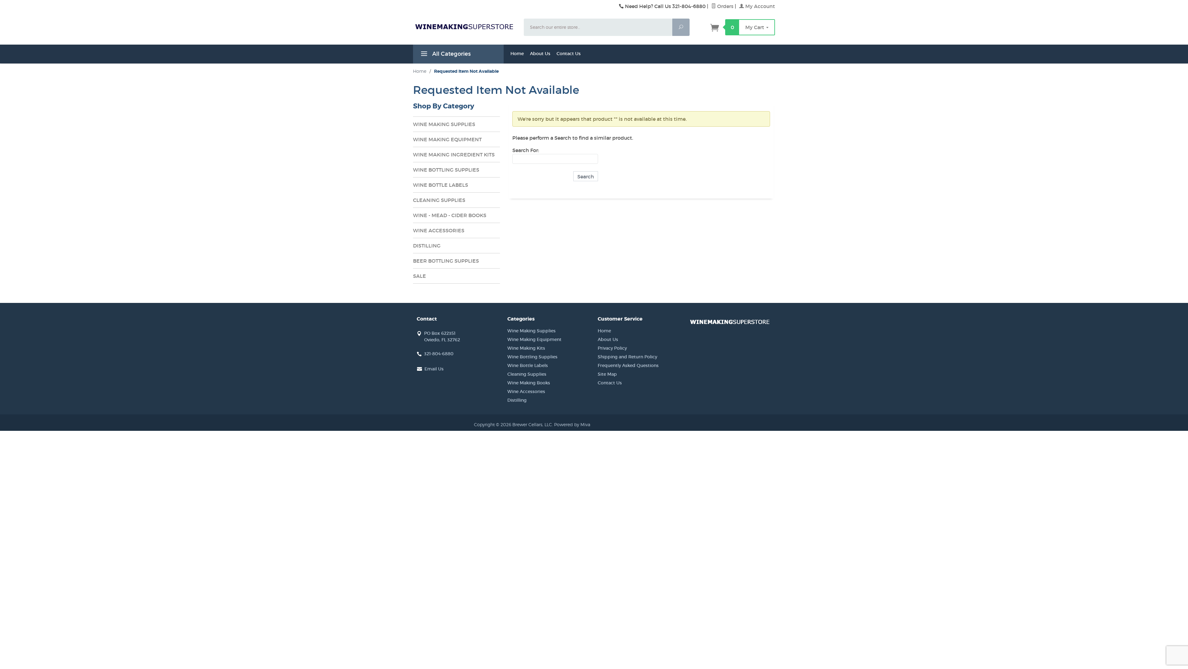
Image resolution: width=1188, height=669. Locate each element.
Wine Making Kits (526, 348)
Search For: (525, 150)
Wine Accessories (526, 391)
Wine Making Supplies (531, 331)
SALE (419, 276)
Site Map (607, 374)
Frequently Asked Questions (628, 365)
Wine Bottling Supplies (532, 357)
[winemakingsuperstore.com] (464, 26)
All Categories (451, 53)
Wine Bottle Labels (527, 365)
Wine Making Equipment (534, 339)
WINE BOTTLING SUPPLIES (446, 170)
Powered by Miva (572, 424)
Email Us (434, 369)
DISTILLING (427, 246)
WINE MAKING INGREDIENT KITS (454, 154)
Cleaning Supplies (526, 374)
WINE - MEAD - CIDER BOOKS (449, 215)
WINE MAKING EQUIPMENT (447, 139)
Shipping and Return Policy (627, 357)
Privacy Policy (612, 348)
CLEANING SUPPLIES (439, 200)
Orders (725, 6)
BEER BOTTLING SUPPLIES (446, 261)
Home (517, 53)
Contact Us (569, 53)
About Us (540, 53)
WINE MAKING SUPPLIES (444, 124)
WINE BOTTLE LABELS (440, 185)
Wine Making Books (528, 383)
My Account (759, 6)
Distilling (517, 400)
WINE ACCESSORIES (438, 230)
